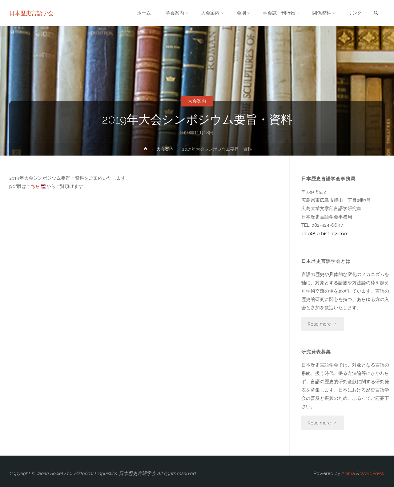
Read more (319, 324)
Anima (347, 473)
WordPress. (372, 473)
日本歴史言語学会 (31, 13)
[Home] (145, 150)
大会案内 (197, 101)
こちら (33, 186)
